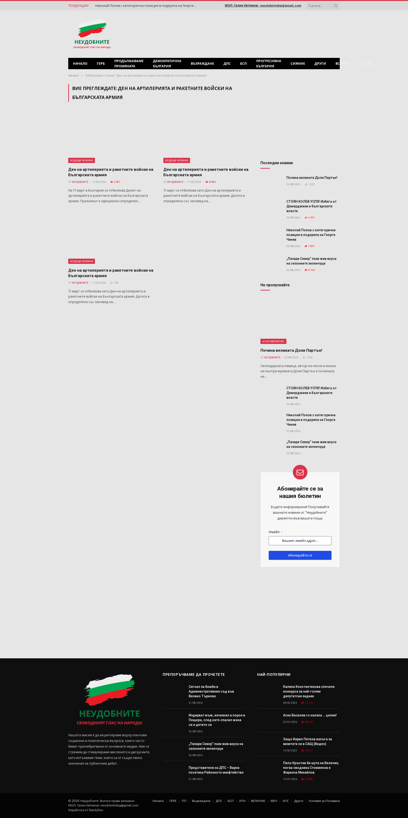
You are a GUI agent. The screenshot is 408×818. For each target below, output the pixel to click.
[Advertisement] (279, 33)
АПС (286, 801)
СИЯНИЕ (298, 63)
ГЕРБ (101, 63)
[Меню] (369, 64)
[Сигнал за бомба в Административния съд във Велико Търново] (173, 692)
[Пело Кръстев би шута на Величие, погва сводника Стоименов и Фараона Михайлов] (268, 768)
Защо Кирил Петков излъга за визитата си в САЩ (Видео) (307, 741)
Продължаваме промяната (129, 63)
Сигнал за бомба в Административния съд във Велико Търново (211, 691)
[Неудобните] (92, 34)
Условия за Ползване (324, 801)
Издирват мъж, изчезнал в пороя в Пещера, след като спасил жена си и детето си (217, 720)
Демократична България (167, 63)
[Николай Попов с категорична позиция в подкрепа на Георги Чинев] (271, 235)
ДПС (227, 63)
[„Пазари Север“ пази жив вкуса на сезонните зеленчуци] (271, 264)
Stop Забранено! (273, 341)
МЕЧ (274, 801)
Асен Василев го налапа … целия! (310, 715)
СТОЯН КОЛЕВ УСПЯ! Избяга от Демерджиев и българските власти (311, 206)
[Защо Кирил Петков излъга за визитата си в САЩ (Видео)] (268, 744)
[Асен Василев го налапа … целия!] (268, 720)
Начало (80, 63)
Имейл (275, 532)
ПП (184, 801)
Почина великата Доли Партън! (311, 178)
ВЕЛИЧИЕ (258, 801)
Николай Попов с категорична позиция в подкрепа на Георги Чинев (148, 6)
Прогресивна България (268, 63)
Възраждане (202, 63)
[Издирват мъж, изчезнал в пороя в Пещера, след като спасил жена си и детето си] (173, 720)
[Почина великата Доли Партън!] (271, 183)
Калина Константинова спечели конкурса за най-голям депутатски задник (309, 691)
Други (320, 63)
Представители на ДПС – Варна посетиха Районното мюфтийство (216, 770)
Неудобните (80, 182)
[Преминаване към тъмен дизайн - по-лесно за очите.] (362, 63)
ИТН (242, 801)
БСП (243, 63)
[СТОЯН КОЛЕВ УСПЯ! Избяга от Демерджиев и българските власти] (271, 207)
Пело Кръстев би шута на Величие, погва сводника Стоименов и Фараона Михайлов (311, 767)
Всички (343, 63)
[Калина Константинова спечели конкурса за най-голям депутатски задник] (268, 692)
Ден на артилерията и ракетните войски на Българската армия (110, 172)
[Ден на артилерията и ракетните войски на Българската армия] (111, 137)
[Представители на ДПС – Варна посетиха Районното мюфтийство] (173, 773)
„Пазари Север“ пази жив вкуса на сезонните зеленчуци (311, 261)
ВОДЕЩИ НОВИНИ (81, 160)
